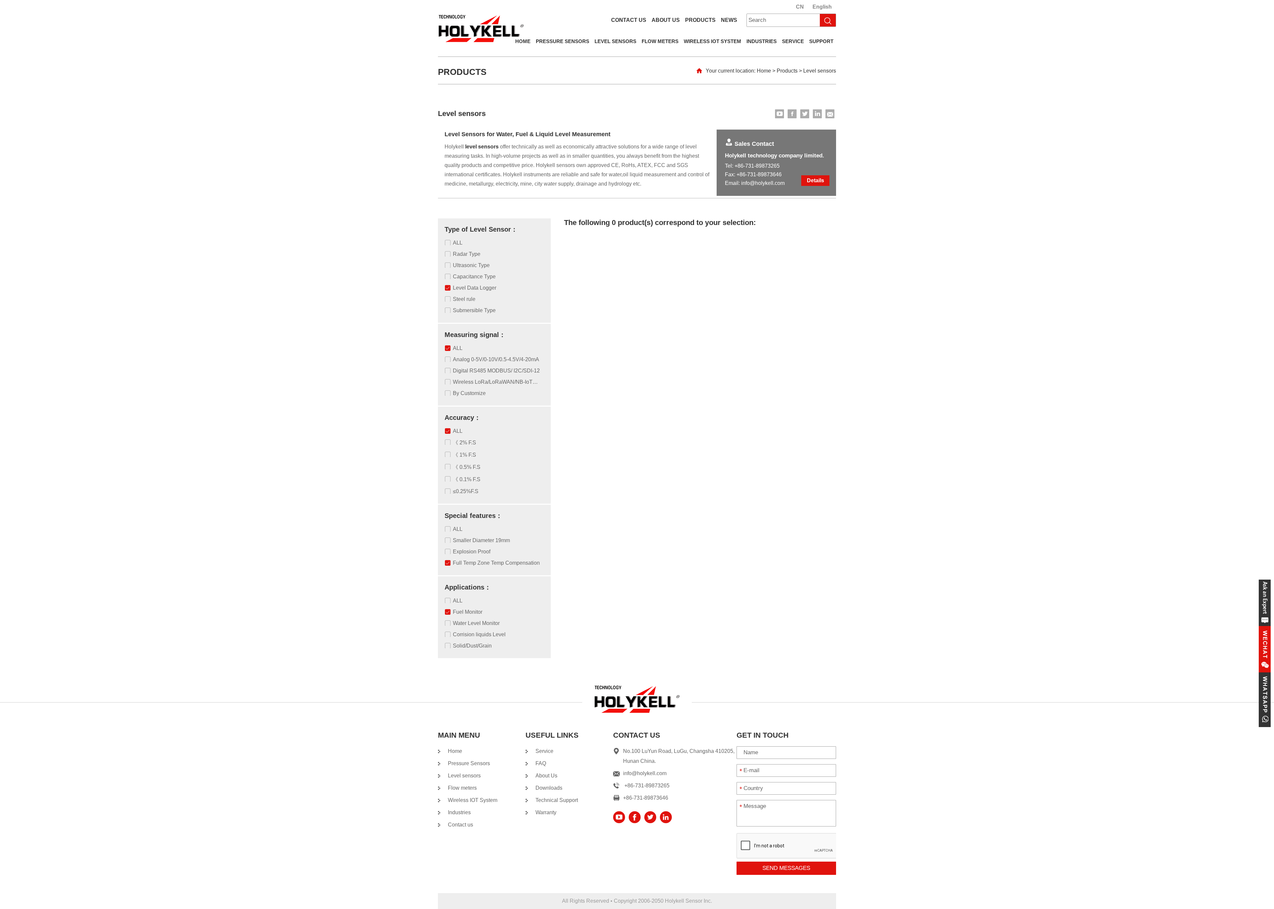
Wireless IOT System (712, 41)
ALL (457, 243)
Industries (761, 41)
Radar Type (466, 254)
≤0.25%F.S (465, 491)
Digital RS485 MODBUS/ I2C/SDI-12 (496, 370)
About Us (666, 20)
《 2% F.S (464, 442)
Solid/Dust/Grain (472, 646)
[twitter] (804, 113)
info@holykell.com (763, 183)
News (729, 20)
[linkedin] (817, 113)
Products (700, 20)
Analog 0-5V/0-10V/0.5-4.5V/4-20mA (496, 359)
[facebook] (792, 113)
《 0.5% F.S (466, 467)
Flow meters (660, 41)
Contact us (628, 20)
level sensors (482, 146)
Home (523, 41)
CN (800, 7)
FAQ (540, 763)
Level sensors (615, 41)
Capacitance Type (474, 276)
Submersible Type (474, 310)
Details (815, 180)
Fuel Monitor (467, 612)
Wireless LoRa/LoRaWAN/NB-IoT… (495, 382)
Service (793, 41)
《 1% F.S (464, 455)
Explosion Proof (471, 551)
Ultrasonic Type (471, 265)
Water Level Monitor (476, 623)
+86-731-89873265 (757, 166)
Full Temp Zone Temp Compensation (496, 563)
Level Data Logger (474, 288)
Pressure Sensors (562, 41)
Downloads (548, 788)
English (822, 7)
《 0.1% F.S (466, 479)
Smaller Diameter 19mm (481, 540)
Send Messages (786, 868)
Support (821, 41)
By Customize (469, 393)
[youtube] (779, 113)
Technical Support (556, 800)
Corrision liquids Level (479, 634)
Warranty (545, 812)
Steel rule (464, 299)
